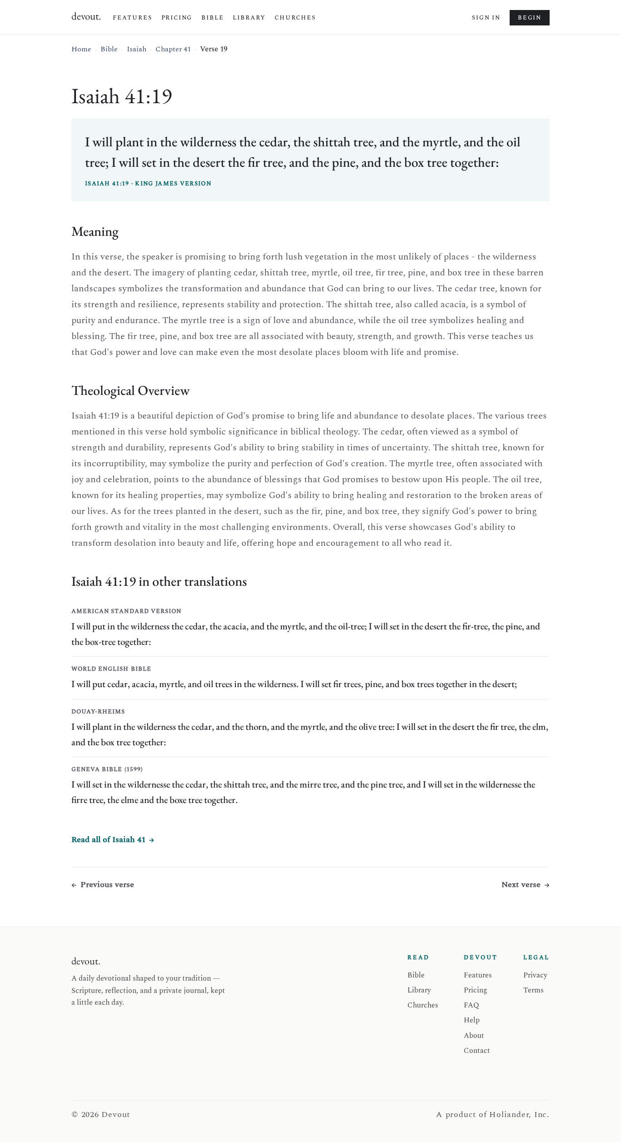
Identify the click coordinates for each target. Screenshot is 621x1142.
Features (132, 18)
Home (81, 49)
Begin (529, 17)
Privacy (535, 975)
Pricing (177, 18)
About (474, 1035)
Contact (477, 1050)
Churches (295, 18)
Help (472, 1020)
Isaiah (136, 49)
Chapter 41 (173, 49)
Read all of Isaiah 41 (108, 839)
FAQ (471, 1005)
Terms (533, 990)
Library (249, 18)
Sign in (486, 18)
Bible (212, 18)
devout (86, 16)
